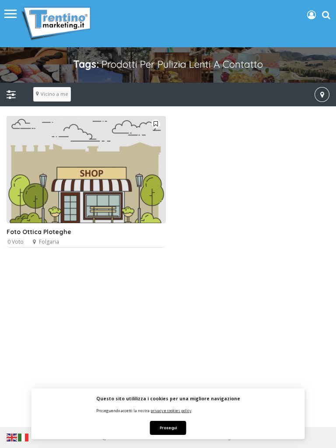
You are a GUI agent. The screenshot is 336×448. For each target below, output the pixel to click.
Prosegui (168, 427)
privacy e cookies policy (170, 410)
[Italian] (23, 437)
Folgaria (49, 241)
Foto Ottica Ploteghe (39, 232)
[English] (12, 437)
